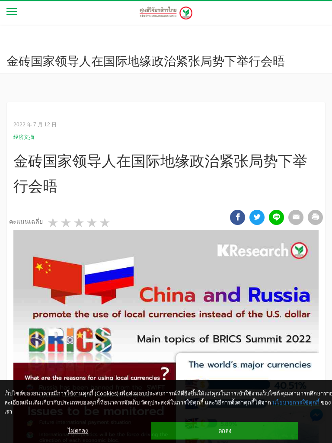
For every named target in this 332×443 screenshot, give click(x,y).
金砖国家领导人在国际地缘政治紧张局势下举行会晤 (145, 61)
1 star (53, 223)
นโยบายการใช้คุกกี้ (295, 402)
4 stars (92, 223)
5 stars (105, 223)
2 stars (66, 223)
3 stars (79, 223)
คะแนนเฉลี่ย (26, 221)
